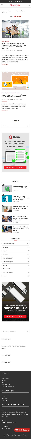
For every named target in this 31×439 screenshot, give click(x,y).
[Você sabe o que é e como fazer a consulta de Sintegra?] (7, 219)
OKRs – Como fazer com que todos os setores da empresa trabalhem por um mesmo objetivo (14, 46)
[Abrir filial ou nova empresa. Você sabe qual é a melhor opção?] (7, 198)
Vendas (18, 92)
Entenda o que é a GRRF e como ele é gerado (21, 207)
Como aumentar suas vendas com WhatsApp (20, 187)
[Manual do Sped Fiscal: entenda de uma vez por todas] (7, 229)
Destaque (16, 247)
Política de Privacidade (8, 386)
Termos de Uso (6, 384)
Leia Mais (4, 64)
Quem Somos (5, 378)
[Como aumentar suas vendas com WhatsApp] (7, 188)
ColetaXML (4, 398)
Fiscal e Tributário (16, 258)
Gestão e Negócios (5, 41)
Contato (4, 380)
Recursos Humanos (16, 272)
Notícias (16, 265)
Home (3, 11)
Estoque (3, 92)
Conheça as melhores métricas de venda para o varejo (14, 96)
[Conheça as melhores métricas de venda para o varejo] (15, 81)
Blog (3, 382)
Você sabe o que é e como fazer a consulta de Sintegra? (20, 218)
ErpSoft (4, 396)
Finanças (16, 254)
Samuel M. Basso (8, 51)
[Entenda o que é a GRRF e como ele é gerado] (7, 209)
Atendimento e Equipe (16, 243)
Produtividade (16, 268)
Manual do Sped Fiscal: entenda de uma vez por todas (21, 228)
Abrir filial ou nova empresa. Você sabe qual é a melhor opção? (21, 197)
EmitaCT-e (4, 400)
